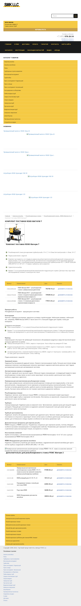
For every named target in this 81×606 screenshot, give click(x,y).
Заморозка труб (9, 103)
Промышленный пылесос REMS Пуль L (16, 152)
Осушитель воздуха (10, 122)
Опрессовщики (8, 100)
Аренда (57, 50)
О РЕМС (16, 44)
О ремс (5, 596)
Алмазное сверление (10, 113)
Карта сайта (66, 44)
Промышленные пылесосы (12, 119)
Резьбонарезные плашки (13, 534)
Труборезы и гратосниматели (13, 71)
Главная (8, 44)
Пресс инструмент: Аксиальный (13, 87)
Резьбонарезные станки (33, 216)
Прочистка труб (9, 106)
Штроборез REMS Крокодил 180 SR (15, 173)
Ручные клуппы (10, 515)
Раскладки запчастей (35, 50)
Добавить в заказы (65, 289)
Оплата (35, 44)
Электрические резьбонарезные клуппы (18, 518)
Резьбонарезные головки (13, 531)
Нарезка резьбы (9, 62)
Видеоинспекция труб (10, 109)
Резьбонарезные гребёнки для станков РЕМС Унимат (21, 537)
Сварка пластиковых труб (11, 97)
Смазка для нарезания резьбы (15, 544)
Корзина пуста (40, 30)
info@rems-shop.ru (67, 39)
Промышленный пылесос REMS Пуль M (16, 131)
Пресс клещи (8, 84)
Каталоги (8, 50)
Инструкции (19, 50)
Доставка (25, 44)
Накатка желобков (9, 65)
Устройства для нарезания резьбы (16, 528)
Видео (49, 50)
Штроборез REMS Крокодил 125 (14, 194)
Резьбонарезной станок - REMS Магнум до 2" (58, 216)
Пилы (6, 68)
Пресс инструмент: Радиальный (13, 81)
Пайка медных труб (10, 93)
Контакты (55, 44)
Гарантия (44, 44)
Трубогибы (7, 77)
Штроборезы (8, 116)
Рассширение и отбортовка (12, 90)
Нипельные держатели (12, 541)
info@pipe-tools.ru (68, 40)
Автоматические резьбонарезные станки (18, 525)
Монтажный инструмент (11, 74)
